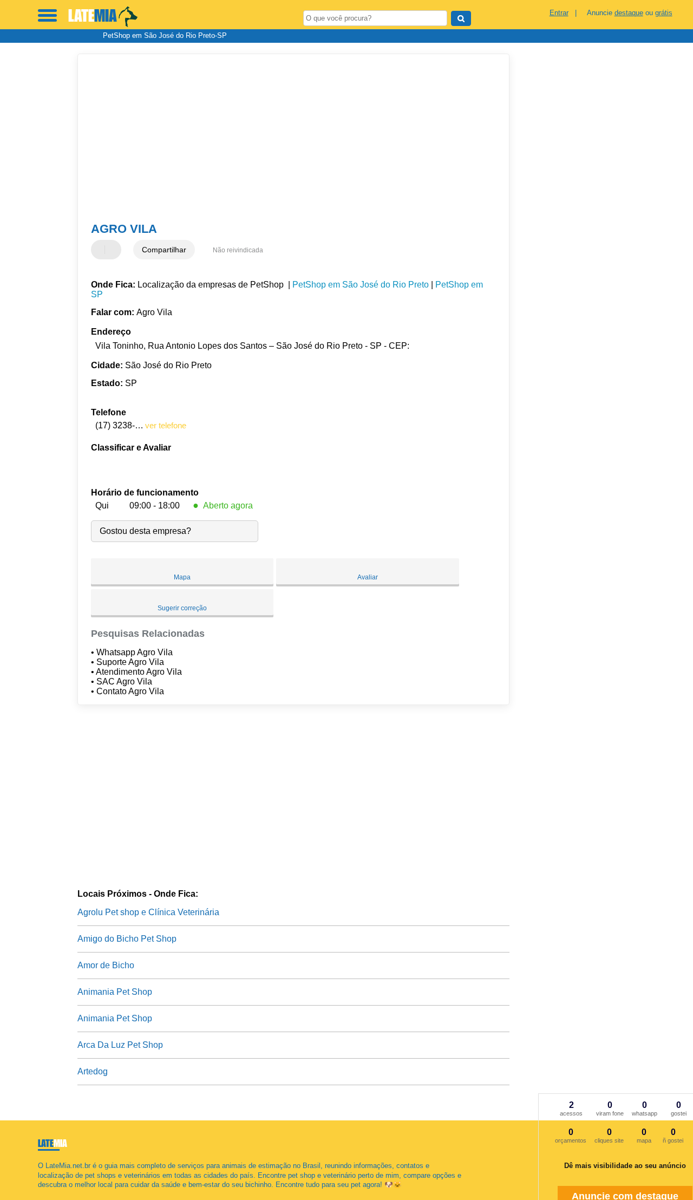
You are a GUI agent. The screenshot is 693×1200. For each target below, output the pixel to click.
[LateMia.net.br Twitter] (45, 1194)
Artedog (92, 1071)
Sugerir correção (182, 608)
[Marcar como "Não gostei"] (114, 249)
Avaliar (367, 577)
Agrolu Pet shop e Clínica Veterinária (148, 912)
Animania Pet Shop (114, 991)
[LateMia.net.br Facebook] (40, 1194)
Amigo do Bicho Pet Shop (126, 938)
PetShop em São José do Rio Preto (360, 284)
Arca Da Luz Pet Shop (120, 1044)
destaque (628, 13)
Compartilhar (164, 249)
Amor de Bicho (105, 965)
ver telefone (165, 425)
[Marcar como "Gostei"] (100, 249)
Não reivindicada (238, 250)
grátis (663, 13)
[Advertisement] (286, 138)
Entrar (559, 13)
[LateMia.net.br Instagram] (50, 1194)
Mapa (182, 577)
